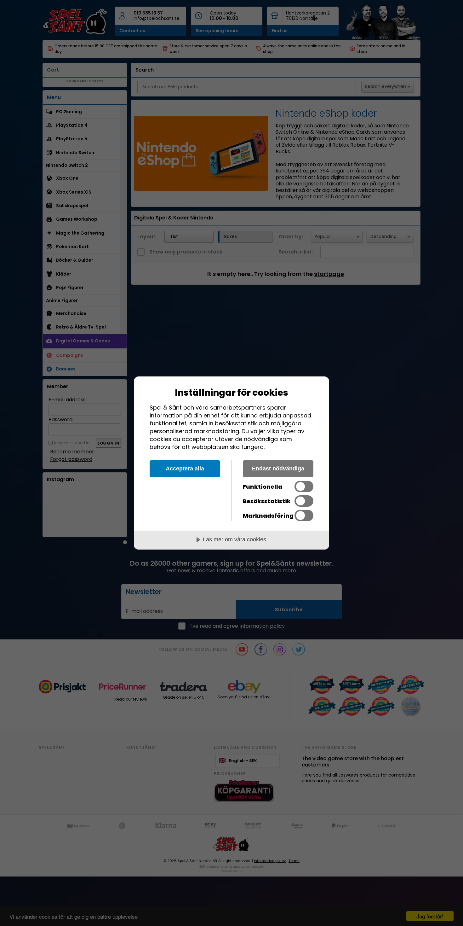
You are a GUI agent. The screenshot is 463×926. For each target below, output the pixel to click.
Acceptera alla (185, 468)
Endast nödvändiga (278, 468)
